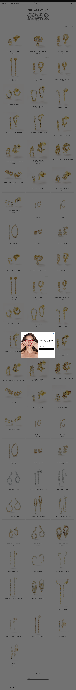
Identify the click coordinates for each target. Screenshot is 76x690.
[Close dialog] (54, 333)
